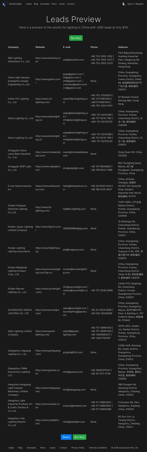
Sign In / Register (135, 4)
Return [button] (66, 437)
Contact (71, 4)
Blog (36, 4)
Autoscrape (15, 3)
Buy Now (76, 38)
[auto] (124, 4)
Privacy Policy (78, 447)
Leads (62, 4)
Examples (44, 4)
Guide (29, 4)
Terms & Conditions (98, 447)
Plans (54, 4)
